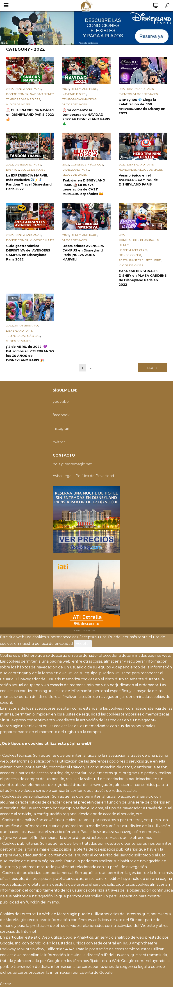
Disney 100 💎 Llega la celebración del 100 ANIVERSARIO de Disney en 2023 (142, 106)
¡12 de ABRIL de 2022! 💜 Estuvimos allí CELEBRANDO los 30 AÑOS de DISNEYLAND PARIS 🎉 (30, 353)
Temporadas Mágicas (23, 99)
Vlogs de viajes (18, 104)
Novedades (128, 169)
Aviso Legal (63, 476)
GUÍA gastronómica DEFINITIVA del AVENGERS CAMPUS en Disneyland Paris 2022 (28, 252)
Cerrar (5, 984)
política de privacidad (54, 643)
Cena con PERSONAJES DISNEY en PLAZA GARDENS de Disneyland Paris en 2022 (143, 278)
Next (151, 367)
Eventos (125, 94)
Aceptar (83, 643)
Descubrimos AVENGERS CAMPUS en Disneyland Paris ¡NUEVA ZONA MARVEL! (83, 252)
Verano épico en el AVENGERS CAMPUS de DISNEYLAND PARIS (138, 179)
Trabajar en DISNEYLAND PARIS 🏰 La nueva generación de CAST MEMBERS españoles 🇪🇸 (83, 187)
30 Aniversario (26, 325)
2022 (9, 89)
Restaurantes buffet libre (140, 260)
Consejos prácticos (87, 164)
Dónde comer (17, 94)
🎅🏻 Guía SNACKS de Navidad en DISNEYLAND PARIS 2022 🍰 (30, 114)
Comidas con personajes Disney (139, 242)
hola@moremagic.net (72, 464)
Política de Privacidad (94, 476)
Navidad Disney (42, 94)
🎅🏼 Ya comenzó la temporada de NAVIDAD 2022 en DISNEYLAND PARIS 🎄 (86, 117)
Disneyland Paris (27, 89)
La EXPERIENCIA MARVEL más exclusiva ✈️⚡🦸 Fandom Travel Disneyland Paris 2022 (29, 182)
